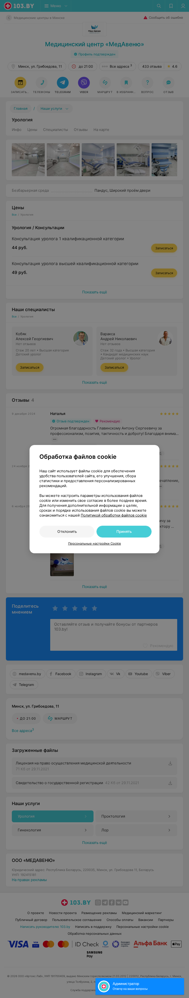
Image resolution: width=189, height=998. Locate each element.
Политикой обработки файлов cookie (114, 515)
